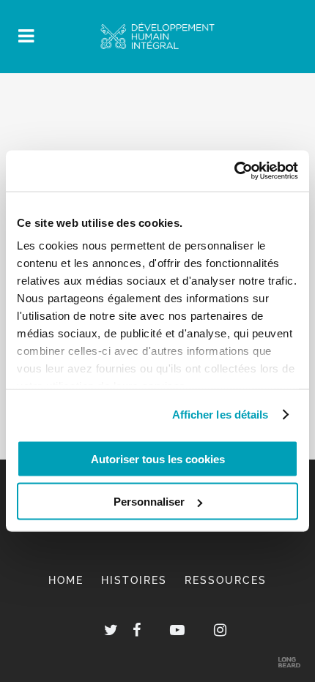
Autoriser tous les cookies (158, 458)
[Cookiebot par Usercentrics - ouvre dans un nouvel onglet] (234, 171)
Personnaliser (149, 501)
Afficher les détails (220, 414)
